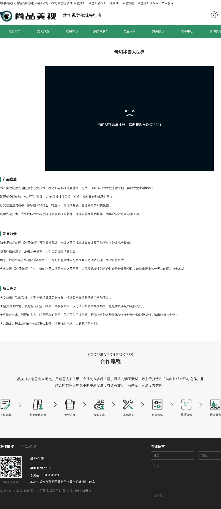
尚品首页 (14, 31)
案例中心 (72, 31)
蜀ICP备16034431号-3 (76, 490)
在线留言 (158, 446)
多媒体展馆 (100, 31)
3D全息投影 (28, 446)
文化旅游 (43, 31)
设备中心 (187, 31)
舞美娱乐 (158, 31)
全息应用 (129, 31)
